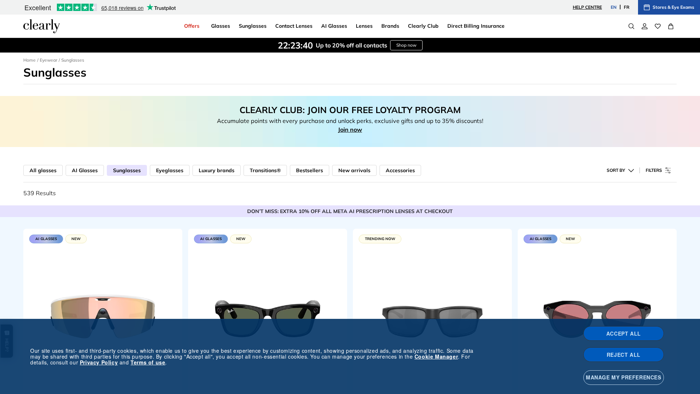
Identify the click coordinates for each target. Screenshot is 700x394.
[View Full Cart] (671, 26)
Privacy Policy (99, 362)
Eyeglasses (169, 170)
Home (29, 60)
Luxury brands (216, 170)
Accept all (623, 333)
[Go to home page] (41, 26)
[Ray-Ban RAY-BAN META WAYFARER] (267, 317)
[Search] (631, 26)
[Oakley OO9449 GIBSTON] (432, 317)
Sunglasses (127, 170)
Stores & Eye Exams (673, 7)
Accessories (400, 170)
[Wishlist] (658, 26)
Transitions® (265, 170)
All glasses (43, 170)
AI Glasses (85, 170)
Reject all (624, 354)
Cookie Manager (436, 356)
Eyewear (48, 60)
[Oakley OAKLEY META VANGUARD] (102, 317)
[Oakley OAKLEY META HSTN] (597, 317)
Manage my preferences (623, 377)
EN (614, 7)
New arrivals (354, 170)
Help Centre (587, 7)
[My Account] (644, 26)
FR (626, 7)
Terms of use (148, 362)
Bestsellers (309, 170)
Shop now (406, 45)
